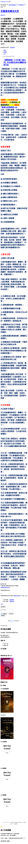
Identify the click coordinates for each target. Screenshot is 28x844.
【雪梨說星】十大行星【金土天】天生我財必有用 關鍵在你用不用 (14, 62)
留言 (19, 595)
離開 (8, 841)
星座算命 (11, 599)
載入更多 (3, 606)
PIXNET (6, 822)
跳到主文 (3, 15)
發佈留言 (3, 615)
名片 (4, 53)
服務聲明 (16, 823)
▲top (2, 604)
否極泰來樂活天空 (10, 11)
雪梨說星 (11, 601)
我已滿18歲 (3, 841)
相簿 (4, 50)
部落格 (5, 52)
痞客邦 (15, 595)
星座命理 (12, 47)
